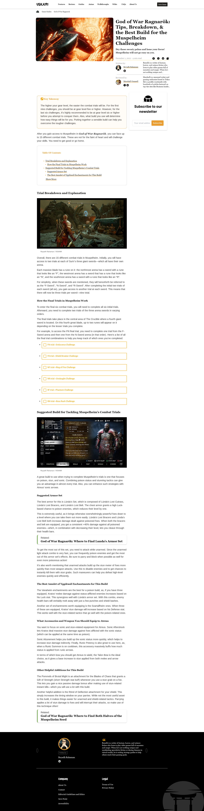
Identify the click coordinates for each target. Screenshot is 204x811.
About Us (133, 4)
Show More (51, 179)
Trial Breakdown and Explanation (61, 161)
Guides (81, 4)
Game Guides (46, 12)
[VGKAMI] (42, 4)
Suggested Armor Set (57, 171)
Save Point (62, 799)
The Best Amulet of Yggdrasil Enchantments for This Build (74, 175)
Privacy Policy (108, 788)
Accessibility (63, 803)
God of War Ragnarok (62, 12)
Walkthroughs (103, 4)
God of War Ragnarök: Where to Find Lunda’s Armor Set (82, 541)
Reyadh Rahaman (130, 67)
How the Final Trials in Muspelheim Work (67, 164)
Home (37, 11)
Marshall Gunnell (130, 81)
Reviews (72, 4)
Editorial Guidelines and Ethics (71, 794)
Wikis (114, 4)
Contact (61, 790)
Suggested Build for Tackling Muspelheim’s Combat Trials (72, 168)
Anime (91, 4)
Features (61, 4)
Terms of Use (107, 784)
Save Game (162, 4)
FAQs (124, 4)
